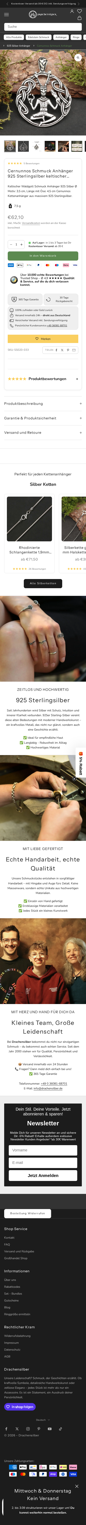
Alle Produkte (14, 37)
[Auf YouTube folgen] (50, 1429)
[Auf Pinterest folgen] (39, 1429)
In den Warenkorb (43, 256)
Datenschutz (12, 1350)
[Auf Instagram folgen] (28, 1429)
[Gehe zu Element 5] (63, 146)
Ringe (76, 37)
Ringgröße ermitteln (17, 1314)
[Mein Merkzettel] (79, 11)
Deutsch (41, 1419)
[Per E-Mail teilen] (74, 350)
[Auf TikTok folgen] (60, 1429)
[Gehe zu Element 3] (37, 146)
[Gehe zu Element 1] (10, 146)
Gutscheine (11, 1301)
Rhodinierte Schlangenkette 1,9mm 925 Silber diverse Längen (29, 550)
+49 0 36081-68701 (54, 1084)
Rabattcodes (12, 1287)
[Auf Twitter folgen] (17, 1429)
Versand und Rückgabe (19, 1251)
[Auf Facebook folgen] (6, 1429)
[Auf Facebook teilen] (56, 350)
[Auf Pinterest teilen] (68, 350)
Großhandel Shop (15, 1258)
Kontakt (9, 1238)
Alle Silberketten (43, 583)
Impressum (11, 1343)
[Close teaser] (74, 779)
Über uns (10, 1280)
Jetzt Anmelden (43, 1175)
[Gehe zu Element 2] (23, 146)
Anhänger (61, 37)
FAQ (7, 1245)
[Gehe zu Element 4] (50, 146)
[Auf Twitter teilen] (62, 350)
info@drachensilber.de (48, 1088)
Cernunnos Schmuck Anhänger (54, 45)
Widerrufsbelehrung (17, 1336)
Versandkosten (31, 223)
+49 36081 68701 (57, 325)
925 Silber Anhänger (18, 45)
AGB (7, 1356)
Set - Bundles (13, 1294)
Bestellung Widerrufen (27, 1213)
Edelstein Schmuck (38, 37)
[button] (81, 763)
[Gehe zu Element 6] (77, 146)
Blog (7, 1307)
